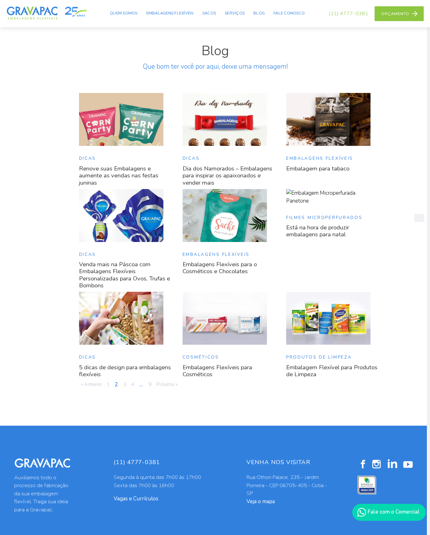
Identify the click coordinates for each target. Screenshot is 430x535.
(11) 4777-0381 (348, 13)
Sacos (209, 13)
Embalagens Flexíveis (170, 13)
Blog (259, 13)
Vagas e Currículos (136, 498)
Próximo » (167, 384)
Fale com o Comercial (393, 511)
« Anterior (91, 384)
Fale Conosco (289, 13)
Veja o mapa (260, 501)
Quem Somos (124, 13)
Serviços (235, 13)
